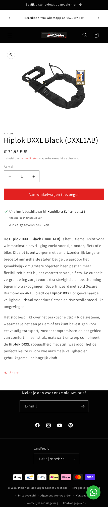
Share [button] (14, 372)
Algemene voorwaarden (55, 495)
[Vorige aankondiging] (9, 18)
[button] (10, 35)
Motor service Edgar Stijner (36, 487)
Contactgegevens (74, 503)
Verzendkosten (29, 158)
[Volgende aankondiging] (98, 18)
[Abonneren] (82, 406)
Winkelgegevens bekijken (29, 225)
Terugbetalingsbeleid (86, 487)
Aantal (8, 166)
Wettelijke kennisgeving (42, 503)
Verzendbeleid (85, 495)
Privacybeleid (27, 495)
